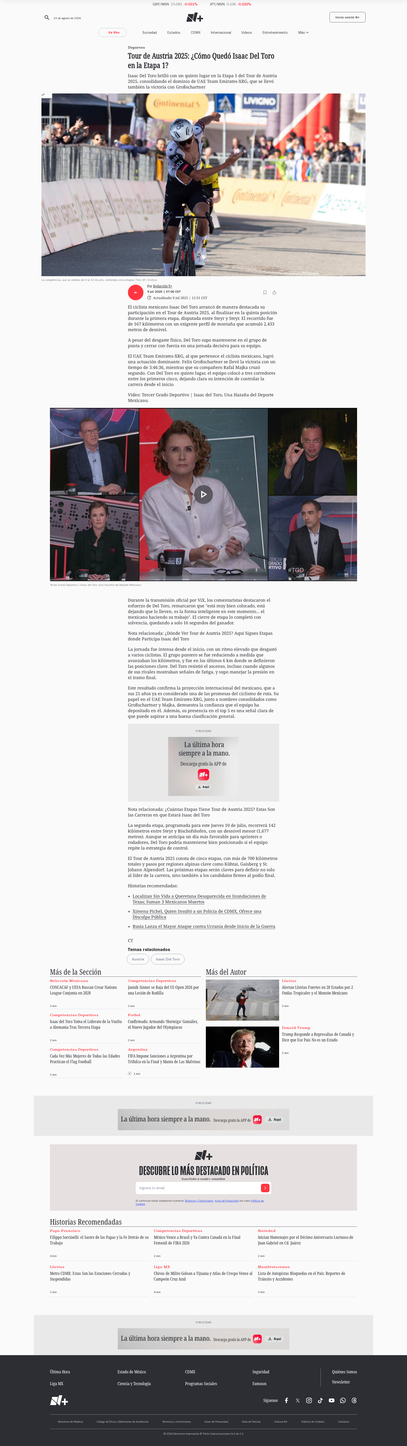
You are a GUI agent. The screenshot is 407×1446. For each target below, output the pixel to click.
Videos (246, 32)
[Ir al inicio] (59, 1400)
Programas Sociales (201, 1383)
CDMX (195, 32)
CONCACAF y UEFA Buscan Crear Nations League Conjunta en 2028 (83, 990)
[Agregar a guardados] (265, 292)
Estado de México (132, 1371)
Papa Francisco (65, 1231)
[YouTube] (331, 1400)
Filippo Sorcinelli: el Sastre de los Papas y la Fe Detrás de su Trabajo (99, 1240)
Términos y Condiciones (176, 1422)
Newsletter (341, 1381)
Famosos (259, 1383)
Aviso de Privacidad (227, 1201)
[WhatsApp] (343, 1400)
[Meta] (286, 1400)
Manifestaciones (274, 1267)
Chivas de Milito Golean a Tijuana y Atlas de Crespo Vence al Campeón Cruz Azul (203, 1276)
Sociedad (149, 32)
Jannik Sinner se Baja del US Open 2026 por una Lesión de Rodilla (163, 990)
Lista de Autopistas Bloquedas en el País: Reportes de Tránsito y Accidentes (301, 1276)
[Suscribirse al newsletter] (265, 1188)
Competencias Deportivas (152, 981)
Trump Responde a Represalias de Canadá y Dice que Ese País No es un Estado (318, 1037)
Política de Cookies (312, 1422)
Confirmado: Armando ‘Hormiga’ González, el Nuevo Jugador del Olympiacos (163, 1024)
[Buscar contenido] (46, 17)
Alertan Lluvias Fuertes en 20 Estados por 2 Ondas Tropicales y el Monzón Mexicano (317, 990)
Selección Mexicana (69, 981)
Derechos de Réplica (70, 1422)
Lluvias (289, 981)
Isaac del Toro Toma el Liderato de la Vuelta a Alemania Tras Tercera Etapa (86, 1024)
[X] (298, 1400)
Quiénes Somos (344, 1371)
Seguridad (260, 1371)
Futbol (134, 1015)
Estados (173, 32)
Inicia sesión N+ (347, 18)
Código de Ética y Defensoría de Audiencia (122, 1422)
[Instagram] (309, 1400)
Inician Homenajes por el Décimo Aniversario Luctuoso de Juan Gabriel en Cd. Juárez (305, 1240)
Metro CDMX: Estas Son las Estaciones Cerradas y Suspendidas (90, 1276)
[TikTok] (320, 1400)
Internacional (221, 32)
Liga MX (162, 1267)
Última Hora (60, 1371)
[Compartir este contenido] (274, 292)
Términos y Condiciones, (199, 1201)
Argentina (138, 1049)
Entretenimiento (275, 32)
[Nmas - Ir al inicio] (195, 17)
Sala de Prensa (251, 1422)
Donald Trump (296, 1028)
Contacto (343, 1422)
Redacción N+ (162, 286)
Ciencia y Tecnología (134, 1383)
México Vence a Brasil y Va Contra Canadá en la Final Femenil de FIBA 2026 (197, 1240)
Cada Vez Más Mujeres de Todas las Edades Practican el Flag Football (85, 1058)
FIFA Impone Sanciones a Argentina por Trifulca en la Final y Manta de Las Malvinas (164, 1058)
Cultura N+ (281, 1422)
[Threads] (354, 1400)
